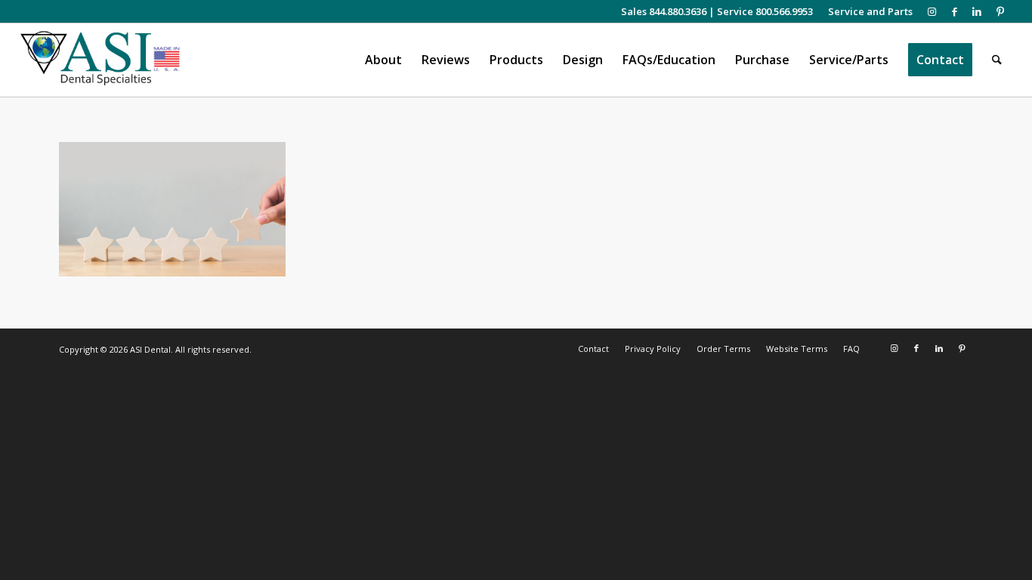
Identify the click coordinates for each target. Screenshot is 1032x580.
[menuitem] (866, 11)
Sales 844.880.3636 (663, 11)
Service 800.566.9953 (765, 11)
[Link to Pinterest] (1000, 11)
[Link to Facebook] (955, 11)
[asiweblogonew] (100, 60)
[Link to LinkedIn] (977, 11)
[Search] (997, 60)
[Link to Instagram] (932, 11)
